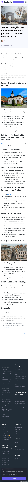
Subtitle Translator (6, 399)
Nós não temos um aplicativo (19, 450)
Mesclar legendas (19, 380)
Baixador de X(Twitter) (20, 401)
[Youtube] (17, 459)
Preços (3, 427)
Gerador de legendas (7, 371)
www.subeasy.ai (6, 327)
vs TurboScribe (18, 427)
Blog (3, 429)
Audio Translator (5, 397)
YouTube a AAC (5, 458)
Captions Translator (6, 401)
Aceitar (14, 478)
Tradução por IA (5, 390)
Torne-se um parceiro (6, 437)
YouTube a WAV (5, 456)
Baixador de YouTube (20, 397)
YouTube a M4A (5, 453)
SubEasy (3, 143)
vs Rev (16, 431)
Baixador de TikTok (19, 399)
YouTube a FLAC (5, 460)
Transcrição (4, 369)
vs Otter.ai (17, 429)
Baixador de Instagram (20, 407)
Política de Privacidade (6, 475)
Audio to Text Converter (7, 384)
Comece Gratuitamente (18, 2)
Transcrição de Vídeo (6, 381)
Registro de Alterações (7, 431)
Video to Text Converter (7, 386)
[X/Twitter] (15, 458)
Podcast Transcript (19, 378)
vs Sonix (17, 433)
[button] (11, 2)
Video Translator (5, 394)
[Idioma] (11, 2)
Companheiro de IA (6, 416)
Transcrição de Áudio (6, 379)
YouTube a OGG (5, 464)
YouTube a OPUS (5, 462)
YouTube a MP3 (5, 451)
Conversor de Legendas (20, 376)
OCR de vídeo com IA (6, 373)
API (2, 421)
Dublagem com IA (6, 392)
